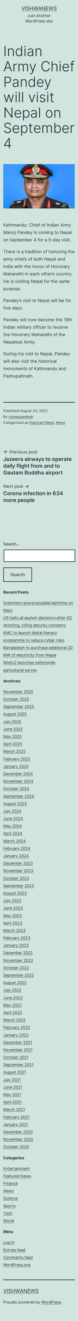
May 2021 (12, 1094)
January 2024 (16, 856)
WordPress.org (16, 1265)
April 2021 (12, 1102)
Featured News (41, 422)
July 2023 (12, 900)
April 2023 (12, 923)
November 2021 (17, 1050)
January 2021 (15, 1124)
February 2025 (16, 759)
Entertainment (16, 1168)
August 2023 (15, 893)
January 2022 (16, 1035)
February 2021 (16, 1117)
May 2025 (12, 736)
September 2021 (18, 1064)
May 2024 (12, 826)
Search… (11, 544)
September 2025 (18, 706)
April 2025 (12, 744)
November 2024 (18, 781)
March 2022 (14, 1020)
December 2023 (18, 863)
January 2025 (16, 766)
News (60, 422)
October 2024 (16, 788)
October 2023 (16, 878)
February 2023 (16, 938)
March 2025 (14, 751)
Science (10, 1198)
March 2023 (14, 930)
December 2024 (18, 773)
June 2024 (13, 818)
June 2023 (13, 908)
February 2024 (16, 848)
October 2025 (16, 699)
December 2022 (18, 952)
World (8, 1220)
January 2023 (16, 945)
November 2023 (18, 870)
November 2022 (18, 960)
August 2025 (15, 714)
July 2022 (12, 990)
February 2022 (16, 1027)
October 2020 (16, 1146)
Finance (10, 1183)
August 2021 (14, 1072)
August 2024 (15, 803)
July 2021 (12, 1079)
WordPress (51, 1302)
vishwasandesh (20, 416)
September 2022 (18, 975)
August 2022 (15, 982)
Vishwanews (39, 8)
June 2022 (13, 997)
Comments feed (18, 1257)
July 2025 (12, 721)
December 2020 (18, 1132)
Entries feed (14, 1250)
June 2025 (13, 729)
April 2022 (12, 1012)
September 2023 (18, 885)
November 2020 (18, 1139)
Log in (9, 1242)
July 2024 (12, 811)
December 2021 (17, 1042)
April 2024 (12, 833)
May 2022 (12, 1005)
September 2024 (18, 796)
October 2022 (16, 967)
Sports (9, 1206)
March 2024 (14, 841)
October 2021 (15, 1057)
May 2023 (12, 915)
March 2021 (14, 1109)
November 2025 (18, 691)
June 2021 (12, 1087)
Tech (7, 1213)
